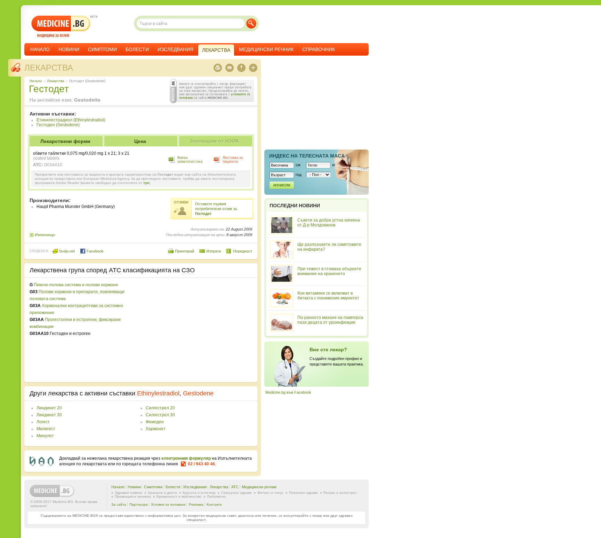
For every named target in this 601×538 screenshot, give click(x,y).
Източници (45, 235)
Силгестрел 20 (160, 407)
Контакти (214, 504)
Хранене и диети (162, 493)
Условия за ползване (168, 504)
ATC (235, 487)
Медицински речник (266, 49)
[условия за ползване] (212, 91)
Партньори (138, 504)
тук (146, 183)
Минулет (45, 435)
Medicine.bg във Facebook (288, 392)
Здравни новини (128, 493)
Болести (137, 49)
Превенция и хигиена (133, 496)
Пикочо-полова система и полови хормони (76, 284)
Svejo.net (66, 251)
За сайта (118, 504)
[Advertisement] (195, 330)
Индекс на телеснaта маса (307, 156)
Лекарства (48, 67)
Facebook (95, 251)
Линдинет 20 (49, 407)
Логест (43, 421)
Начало (40, 49)
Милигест (46, 428)
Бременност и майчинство (179, 496)
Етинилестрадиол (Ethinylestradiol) (71, 120)
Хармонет (156, 428)
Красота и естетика (199, 493)
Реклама (196, 504)
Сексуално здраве (236, 493)
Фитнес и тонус (270, 493)
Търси (251, 23)
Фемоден (155, 421)
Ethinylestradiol (158, 393)
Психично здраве (303, 493)
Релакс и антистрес (340, 493)
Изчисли (281, 185)
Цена (140, 141)
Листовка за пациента (233, 159)
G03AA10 (53, 164)
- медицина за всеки (61, 27)
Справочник (318, 49)
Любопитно (216, 496)
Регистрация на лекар (316, 364)
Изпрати (213, 251)
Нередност (242, 251)
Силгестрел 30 (160, 414)
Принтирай (184, 251)
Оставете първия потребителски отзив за (216, 209)
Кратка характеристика (189, 159)
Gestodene (198, 393)
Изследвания (175, 49)
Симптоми (102, 49)
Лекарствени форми (65, 141)
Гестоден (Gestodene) (58, 124)
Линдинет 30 (49, 414)
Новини (68, 49)
